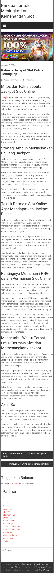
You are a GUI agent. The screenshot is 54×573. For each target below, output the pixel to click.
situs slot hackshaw (11, 526)
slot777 (6, 512)
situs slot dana (9, 521)
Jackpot (4, 97)
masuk (15, 484)
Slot (3, 57)
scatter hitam (8, 538)
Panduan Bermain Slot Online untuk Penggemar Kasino (24, 454)
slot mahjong (9, 515)
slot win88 (7, 532)
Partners (8, 550)
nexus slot (7, 509)
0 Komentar (29, 80)
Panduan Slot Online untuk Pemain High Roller (29, 464)
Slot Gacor (8, 503)
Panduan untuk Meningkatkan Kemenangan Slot (17, 11)
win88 (5, 518)
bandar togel (8, 523)
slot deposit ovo (10, 535)
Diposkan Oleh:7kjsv (11, 80)
